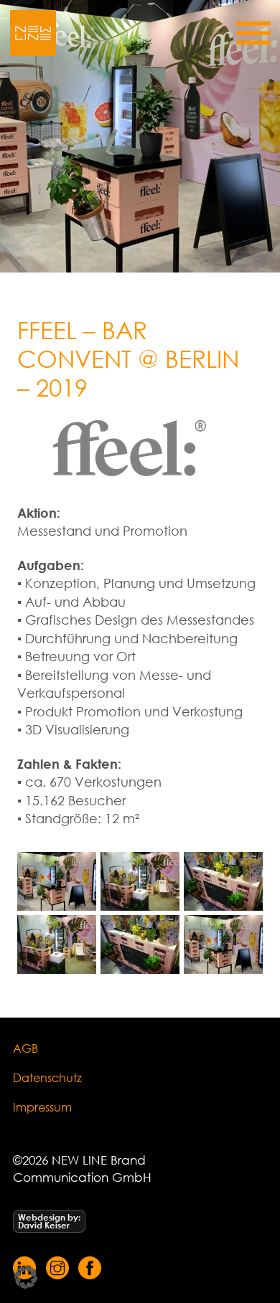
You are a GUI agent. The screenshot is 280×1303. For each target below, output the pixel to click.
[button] (26, 1277)
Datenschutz (47, 1077)
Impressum (42, 1106)
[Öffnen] (253, 33)
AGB (25, 1048)
